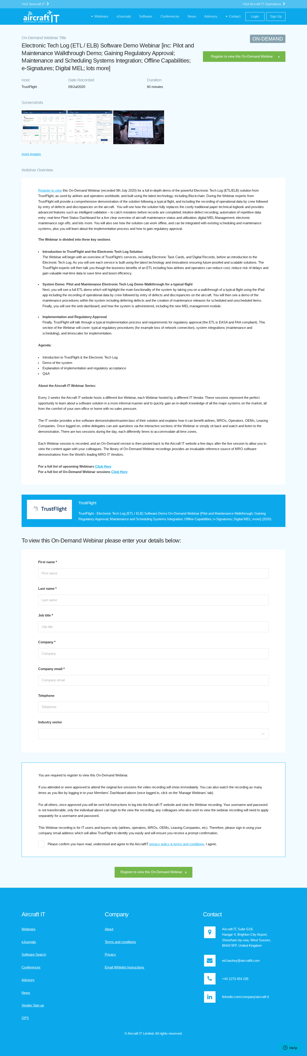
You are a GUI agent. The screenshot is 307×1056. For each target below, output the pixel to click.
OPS (25, 1018)
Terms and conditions (120, 942)
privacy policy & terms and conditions (176, 844)
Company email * (51, 669)
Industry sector (50, 722)
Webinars (29, 929)
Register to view (50, 190)
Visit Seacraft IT (34, 4)
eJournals (29, 942)
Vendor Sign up (33, 1005)
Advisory (28, 980)
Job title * (45, 615)
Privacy (110, 954)
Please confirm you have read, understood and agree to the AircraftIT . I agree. (132, 844)
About (109, 929)
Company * (47, 642)
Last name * (47, 588)
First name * (47, 562)
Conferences (31, 967)
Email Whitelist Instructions (124, 967)
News (26, 993)
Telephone (46, 695)
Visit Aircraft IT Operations (262, 4)
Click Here (103, 466)
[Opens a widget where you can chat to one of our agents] (290, 1048)
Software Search (34, 954)
